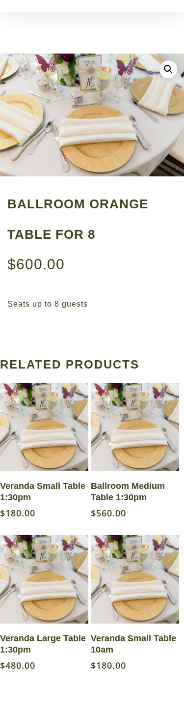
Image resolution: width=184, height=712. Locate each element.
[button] (168, 69)
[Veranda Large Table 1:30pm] (44, 579)
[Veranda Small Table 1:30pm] (44, 427)
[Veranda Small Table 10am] (135, 579)
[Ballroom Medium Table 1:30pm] (135, 427)
